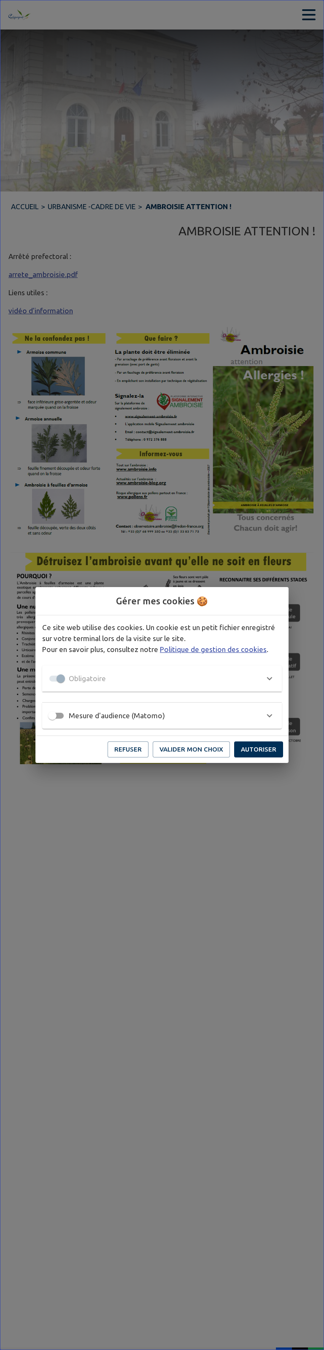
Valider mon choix (191, 749)
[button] (162, 679)
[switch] (52, 716)
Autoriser (258, 749)
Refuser (128, 749)
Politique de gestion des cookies (213, 649)
